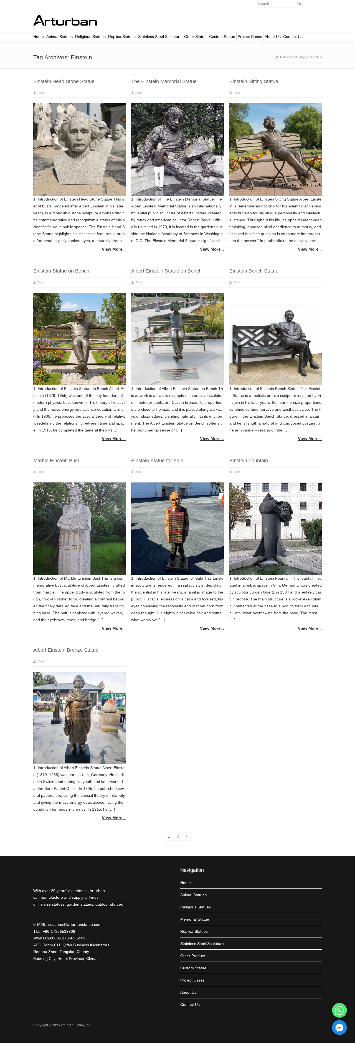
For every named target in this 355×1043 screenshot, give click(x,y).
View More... (114, 249)
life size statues (51, 904)
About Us (273, 36)
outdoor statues (109, 904)
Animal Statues (59, 36)
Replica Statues (122, 36)
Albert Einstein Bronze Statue (65, 650)
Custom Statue (222, 36)
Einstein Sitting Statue (253, 81)
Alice (40, 92)
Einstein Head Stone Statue (64, 81)
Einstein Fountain (248, 460)
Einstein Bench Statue (253, 271)
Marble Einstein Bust (56, 460)
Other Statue (195, 36)
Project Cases (250, 36)
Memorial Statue (194, 919)
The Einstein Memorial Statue (164, 81)
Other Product (192, 956)
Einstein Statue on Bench (61, 271)
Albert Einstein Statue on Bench (166, 271)
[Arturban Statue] (65, 24)
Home (38, 36)
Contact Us (293, 36)
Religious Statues (90, 36)
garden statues (80, 904)
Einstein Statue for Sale (157, 460)
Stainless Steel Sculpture (160, 36)
